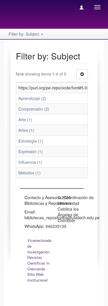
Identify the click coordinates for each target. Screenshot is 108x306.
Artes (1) (26, 130)
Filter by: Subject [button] (24, 34)
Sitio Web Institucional (37, 277)
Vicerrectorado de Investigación (39, 246)
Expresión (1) (30, 151)
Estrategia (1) (30, 141)
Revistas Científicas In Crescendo (38, 263)
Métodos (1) (29, 173)
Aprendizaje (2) (32, 98)
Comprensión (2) (33, 109)
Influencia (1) (30, 162)
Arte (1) (25, 119)
